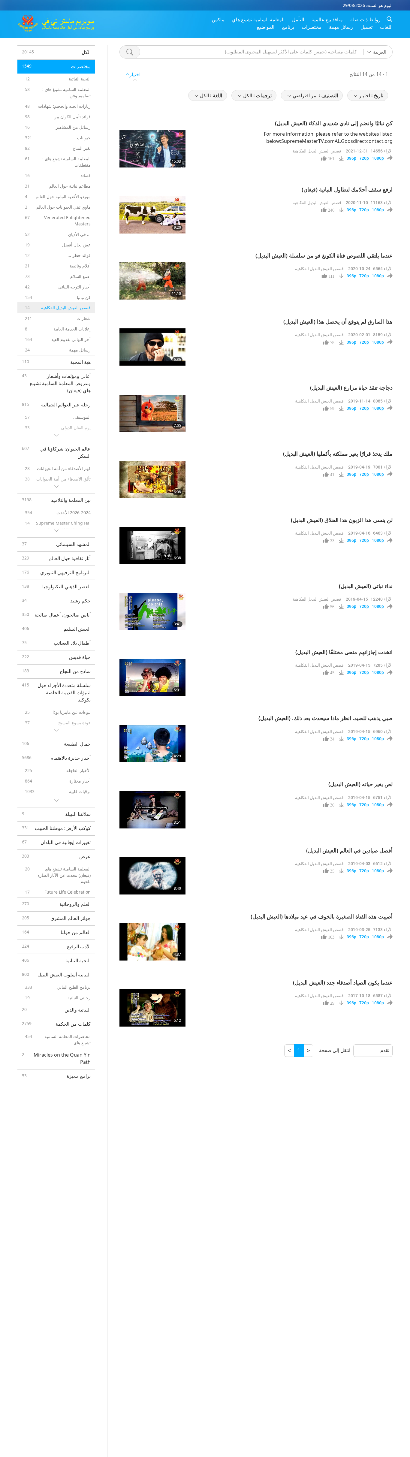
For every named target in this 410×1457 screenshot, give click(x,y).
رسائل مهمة (341, 27)
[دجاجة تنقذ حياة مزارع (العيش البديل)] (152, 413)
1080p (378, 158)
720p (364, 158)
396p (351, 158)
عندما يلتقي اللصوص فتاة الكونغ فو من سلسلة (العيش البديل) (324, 255)
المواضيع (265, 27)
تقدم (384, 1050)
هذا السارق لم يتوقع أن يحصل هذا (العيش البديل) (338, 321)
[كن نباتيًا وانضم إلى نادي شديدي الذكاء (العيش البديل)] (152, 148)
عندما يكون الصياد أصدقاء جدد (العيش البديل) (343, 982)
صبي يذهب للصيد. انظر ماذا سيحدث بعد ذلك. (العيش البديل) (325, 718)
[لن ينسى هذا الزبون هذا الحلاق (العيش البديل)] (152, 545)
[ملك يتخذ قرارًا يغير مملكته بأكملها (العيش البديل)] (152, 479)
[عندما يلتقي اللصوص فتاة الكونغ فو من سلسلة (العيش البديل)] (152, 281)
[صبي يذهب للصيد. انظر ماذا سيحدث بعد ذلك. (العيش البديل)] (152, 743)
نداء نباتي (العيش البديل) (366, 586)
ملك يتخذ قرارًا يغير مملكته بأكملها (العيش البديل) (338, 453)
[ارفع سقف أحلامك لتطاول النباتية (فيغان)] (152, 215)
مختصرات (311, 27)
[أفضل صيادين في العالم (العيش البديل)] (152, 875)
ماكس (218, 19)
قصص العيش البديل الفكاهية (317, 151)
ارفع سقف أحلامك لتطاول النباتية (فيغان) (347, 189)
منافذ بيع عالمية (327, 19)
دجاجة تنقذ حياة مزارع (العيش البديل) (351, 387)
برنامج (288, 27)
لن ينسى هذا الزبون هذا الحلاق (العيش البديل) (342, 519)
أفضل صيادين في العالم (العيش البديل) (349, 850)
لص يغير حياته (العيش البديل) (360, 784)
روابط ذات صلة (365, 19)
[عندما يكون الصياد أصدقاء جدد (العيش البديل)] (152, 1008)
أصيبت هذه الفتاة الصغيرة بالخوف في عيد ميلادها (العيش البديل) (322, 916)
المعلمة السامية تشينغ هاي (258, 19)
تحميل (366, 27)
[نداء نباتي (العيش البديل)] (152, 611)
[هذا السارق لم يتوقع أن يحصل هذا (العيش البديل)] (152, 347)
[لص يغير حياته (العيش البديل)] (152, 809)
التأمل (298, 19)
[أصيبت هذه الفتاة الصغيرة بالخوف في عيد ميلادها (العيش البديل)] (152, 942)
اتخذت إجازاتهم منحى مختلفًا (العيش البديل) (344, 652)
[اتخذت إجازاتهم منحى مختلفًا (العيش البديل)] (152, 677)
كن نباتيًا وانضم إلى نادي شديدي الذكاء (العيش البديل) (334, 123)
